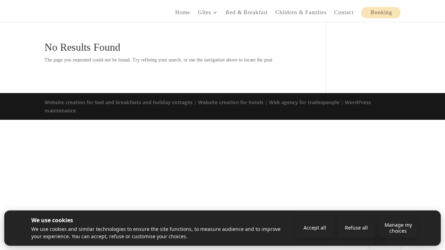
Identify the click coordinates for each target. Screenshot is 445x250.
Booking (381, 12)
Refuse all (356, 227)
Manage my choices (398, 228)
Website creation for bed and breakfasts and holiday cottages (118, 102)
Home (182, 12)
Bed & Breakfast (247, 12)
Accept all (315, 227)
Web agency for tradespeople (304, 102)
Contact (344, 12)
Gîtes (204, 12)
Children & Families (300, 12)
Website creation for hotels (231, 102)
